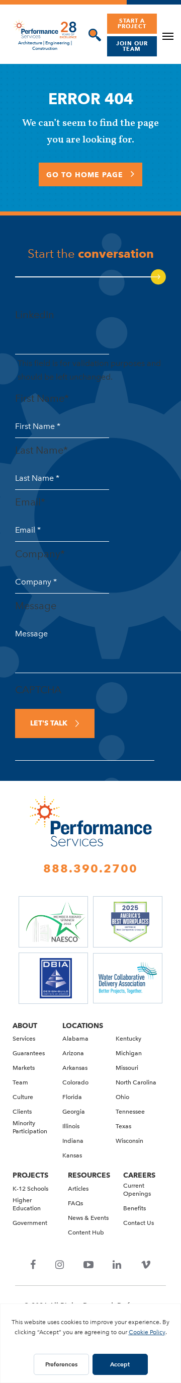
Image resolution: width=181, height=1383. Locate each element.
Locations (82, 1026)
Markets (24, 1067)
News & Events (88, 1217)
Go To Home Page (86, 175)
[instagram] (59, 1265)
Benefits (134, 1208)
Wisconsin (129, 1140)
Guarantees (29, 1053)
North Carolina (136, 1082)
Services (24, 1038)
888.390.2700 (90, 868)
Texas (123, 1126)
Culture (23, 1097)
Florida (72, 1097)
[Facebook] (33, 1265)
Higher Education (27, 1204)
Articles (78, 1188)
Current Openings (137, 1189)
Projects (30, 1175)
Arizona (73, 1053)
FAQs (75, 1203)
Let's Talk (48, 723)
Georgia (73, 1111)
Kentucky (128, 1038)
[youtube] (88, 1265)
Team (20, 1082)
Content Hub (86, 1232)
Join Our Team (132, 46)
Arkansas (74, 1067)
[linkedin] (117, 1265)
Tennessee (130, 1111)
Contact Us (138, 1222)
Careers (139, 1175)
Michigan (129, 1053)
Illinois (70, 1126)
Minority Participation (30, 1127)
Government (30, 1222)
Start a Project (132, 23)
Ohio (122, 1097)
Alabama (75, 1038)
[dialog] (92, 35)
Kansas (72, 1155)
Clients (22, 1111)
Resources (89, 1175)
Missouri (127, 1067)
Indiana (72, 1140)
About (25, 1026)
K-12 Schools (30, 1188)
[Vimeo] (145, 1265)
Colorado (75, 1082)
